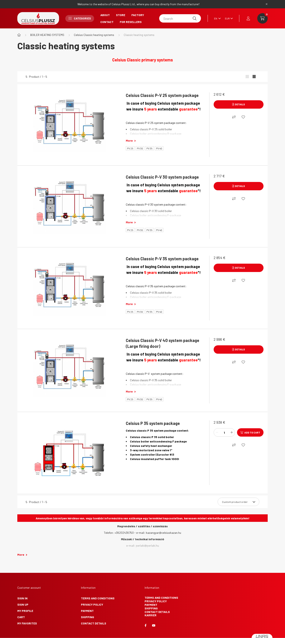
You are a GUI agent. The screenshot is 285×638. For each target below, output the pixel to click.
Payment (87, 611)
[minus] (217, 432)
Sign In (22, 598)
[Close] (267, 4)
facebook (145, 625)
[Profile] (248, 18)
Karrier (150, 615)
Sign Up (22, 604)
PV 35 (149, 148)
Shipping (87, 617)
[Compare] (234, 117)
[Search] (194, 18)
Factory (137, 15)
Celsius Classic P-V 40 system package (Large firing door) (162, 343)
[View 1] (247, 77)
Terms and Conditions (98, 598)
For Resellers (131, 22)
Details (240, 104)
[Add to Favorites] (243, 117)
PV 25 (130, 148)
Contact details (93, 623)
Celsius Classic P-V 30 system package (162, 176)
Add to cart (252, 432)
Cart (21, 617)
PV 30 (140, 148)
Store (120, 15)
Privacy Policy (92, 604)
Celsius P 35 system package (153, 423)
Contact (106, 22)
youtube (154, 625)
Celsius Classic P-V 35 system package (162, 258)
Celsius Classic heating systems (94, 35)
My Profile (25, 611)
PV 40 (159, 148)
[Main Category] (19, 35)
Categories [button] (82, 18)
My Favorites (27, 623)
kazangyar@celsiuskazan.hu (163, 532)
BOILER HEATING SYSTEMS (47, 35)
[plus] (231, 432)
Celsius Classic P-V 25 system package (162, 95)
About (105, 15)
